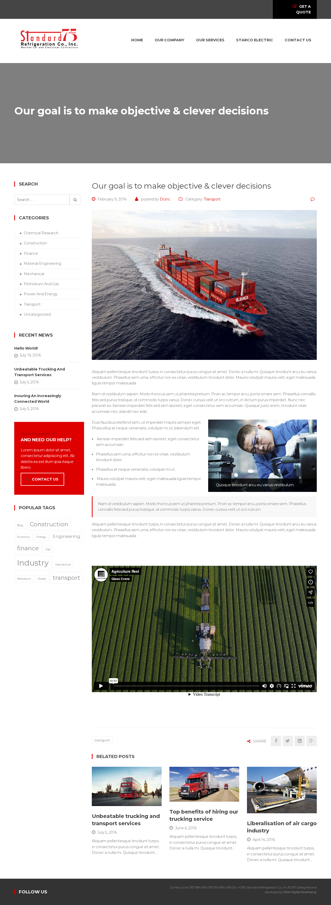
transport (102, 740)
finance (28, 548)
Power (42, 579)
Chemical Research (41, 233)
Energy (41, 537)
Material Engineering (42, 263)
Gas (48, 549)
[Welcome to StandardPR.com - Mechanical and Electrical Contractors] (49, 38)
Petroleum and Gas (41, 284)
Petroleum (24, 579)
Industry (33, 562)
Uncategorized (37, 314)
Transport (212, 199)
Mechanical (34, 274)
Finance (31, 253)
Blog (20, 525)
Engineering (66, 536)
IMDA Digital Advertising (299, 892)
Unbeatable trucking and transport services (39, 372)
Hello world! (26, 348)
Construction (35, 243)
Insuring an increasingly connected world (37, 398)
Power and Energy (41, 294)
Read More (115, 799)
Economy (23, 537)
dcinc (165, 199)
